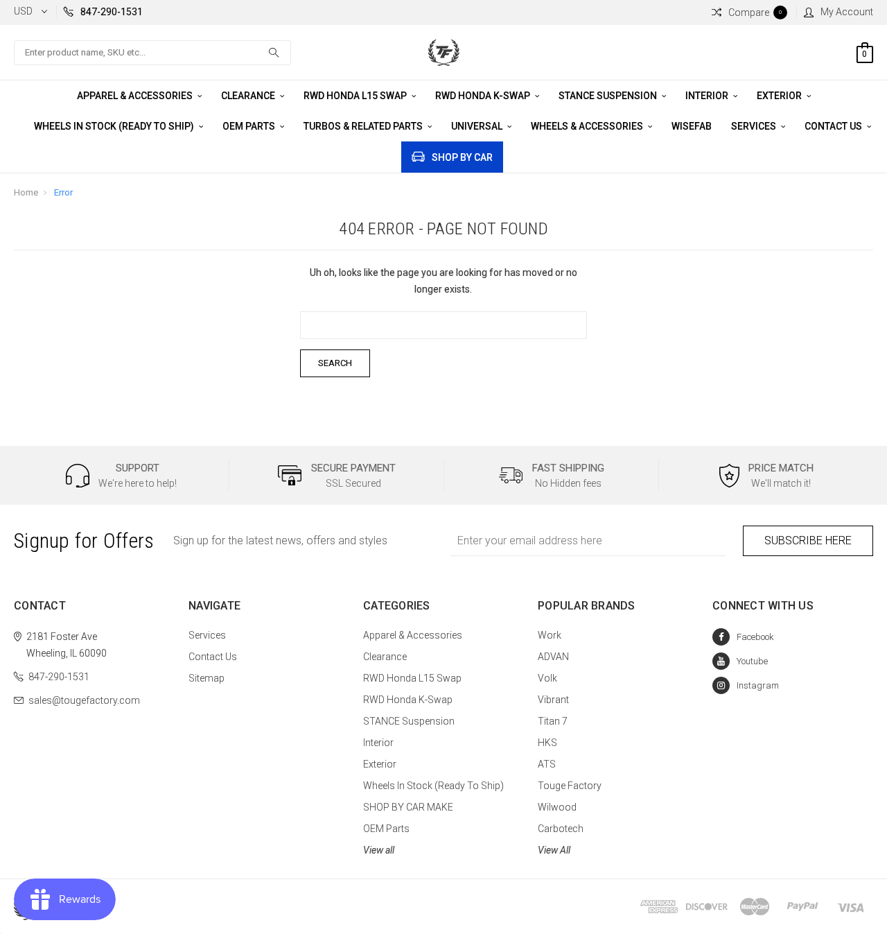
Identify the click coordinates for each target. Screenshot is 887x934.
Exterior (780, 95)
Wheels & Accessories (588, 126)
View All (554, 850)
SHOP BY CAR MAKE (408, 807)
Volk (547, 678)
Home (26, 192)
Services (754, 126)
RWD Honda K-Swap (483, 95)
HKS (547, 742)
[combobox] (152, 52)
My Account (846, 11)
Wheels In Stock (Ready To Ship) (115, 126)
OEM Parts (249, 126)
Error (63, 192)
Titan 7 (553, 721)
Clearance (249, 95)
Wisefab (691, 126)
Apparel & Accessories (136, 95)
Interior (707, 95)
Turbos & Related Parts (364, 126)
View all (378, 850)
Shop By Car (462, 157)
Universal (477, 126)
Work (549, 635)
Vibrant (553, 699)
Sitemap (206, 678)
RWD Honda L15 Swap (356, 95)
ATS (547, 764)
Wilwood (557, 807)
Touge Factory (569, 785)
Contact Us (834, 126)
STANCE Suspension (609, 95)
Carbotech (560, 828)
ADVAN (553, 656)
